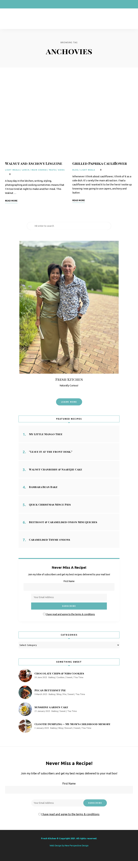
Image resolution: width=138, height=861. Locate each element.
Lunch (25, 170)
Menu (129, 18)
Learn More (69, 402)
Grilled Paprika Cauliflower (99, 163)
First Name (69, 581)
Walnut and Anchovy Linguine (33, 163)
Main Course (39, 170)
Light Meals (12, 170)
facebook (6, 4)
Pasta (52, 170)
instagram (13, 4)
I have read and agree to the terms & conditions (70, 614)
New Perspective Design (77, 845)
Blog (75, 170)
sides (61, 170)
